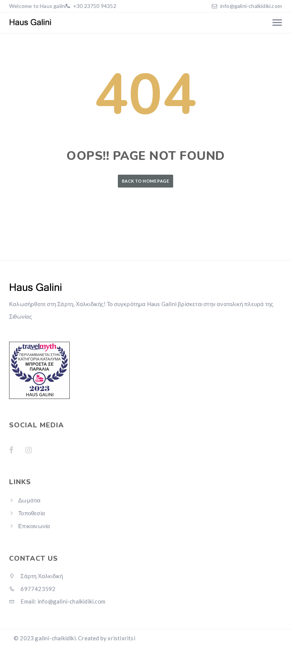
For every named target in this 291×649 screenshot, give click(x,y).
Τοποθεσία (31, 513)
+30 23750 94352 (94, 6)
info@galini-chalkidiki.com (251, 6)
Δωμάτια (29, 500)
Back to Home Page (145, 180)
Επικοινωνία (34, 525)
